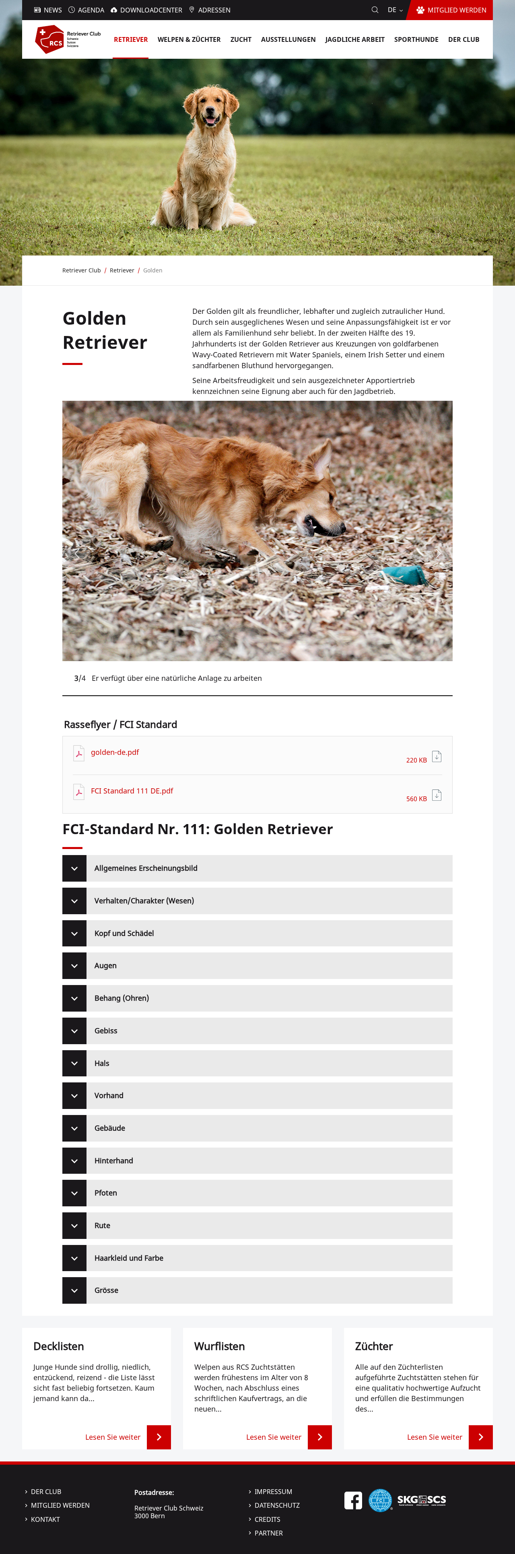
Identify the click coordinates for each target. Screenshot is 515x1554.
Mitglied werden (60, 1505)
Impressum (274, 1491)
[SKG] (422, 1499)
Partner (269, 1533)
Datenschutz (277, 1505)
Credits (267, 1519)
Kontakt (45, 1519)
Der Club (46, 1491)
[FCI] (381, 1499)
